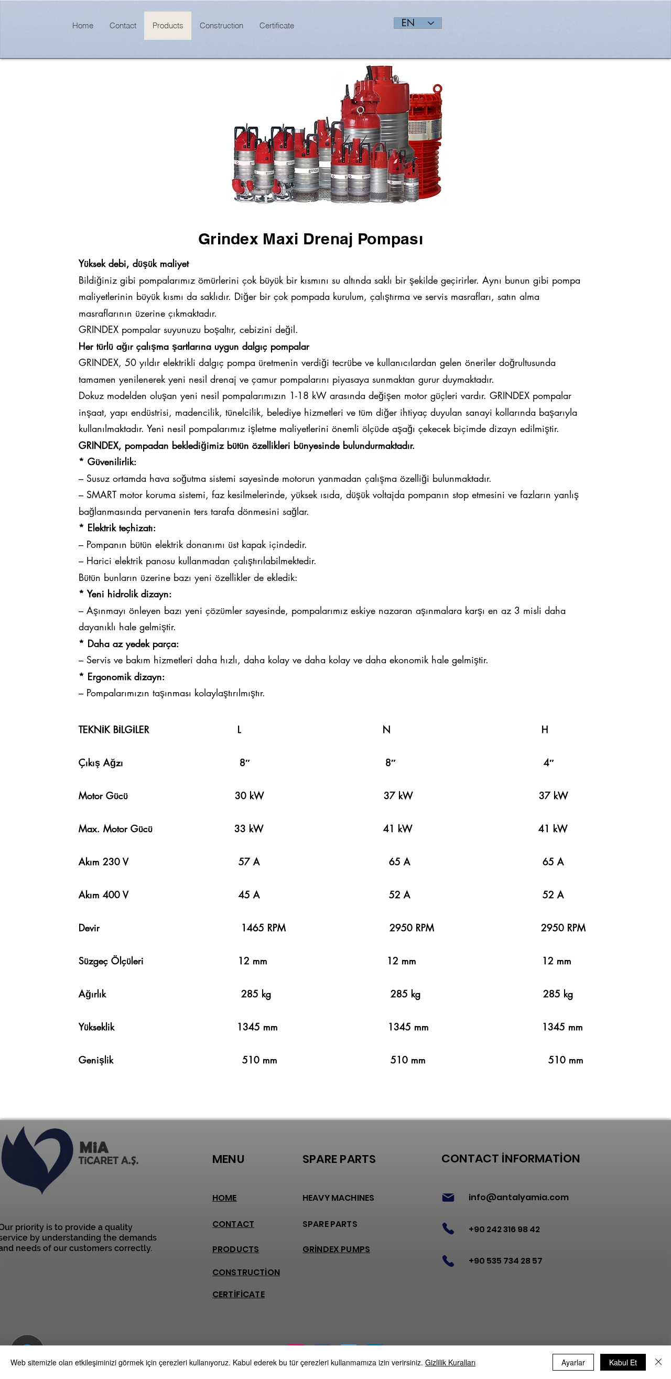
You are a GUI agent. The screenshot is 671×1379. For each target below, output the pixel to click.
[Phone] (448, 1228)
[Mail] (448, 1197)
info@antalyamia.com (519, 1197)
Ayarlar (573, 1362)
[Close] (658, 1362)
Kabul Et (623, 1362)
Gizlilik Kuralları (450, 1362)
